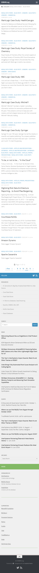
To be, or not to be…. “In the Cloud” (16, 160)
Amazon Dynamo (8, 240)
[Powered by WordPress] (13, 563)
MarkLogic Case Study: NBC (13, 77)
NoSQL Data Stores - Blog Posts (11, 13)
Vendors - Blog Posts (29, 13)
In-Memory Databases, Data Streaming (14, 301)
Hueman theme (28, 563)
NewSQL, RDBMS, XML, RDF (11, 305)
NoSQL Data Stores (8, 309)
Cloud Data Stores (8, 292)
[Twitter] (34, 275)
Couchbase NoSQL (9, 217)
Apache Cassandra (9, 254)
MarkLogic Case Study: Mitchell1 (15, 102)
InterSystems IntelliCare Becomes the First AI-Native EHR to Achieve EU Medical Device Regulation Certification (18, 389)
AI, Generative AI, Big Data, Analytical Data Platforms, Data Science (18, 287)
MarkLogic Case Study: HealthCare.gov (17, 20)
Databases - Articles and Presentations (13, 150)
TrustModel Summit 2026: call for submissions (16, 416)
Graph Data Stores (8, 296)
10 (23, 268)
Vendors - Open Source (8, 71)
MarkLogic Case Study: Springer (14, 130)
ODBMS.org (5, 2)
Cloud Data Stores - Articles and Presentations (16, 148)
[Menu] (36, 2)
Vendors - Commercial (8, 15)
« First (8, 268)
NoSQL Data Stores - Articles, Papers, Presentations (17, 180)
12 (30, 268)
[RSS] (36, 275)
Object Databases (8, 313)
